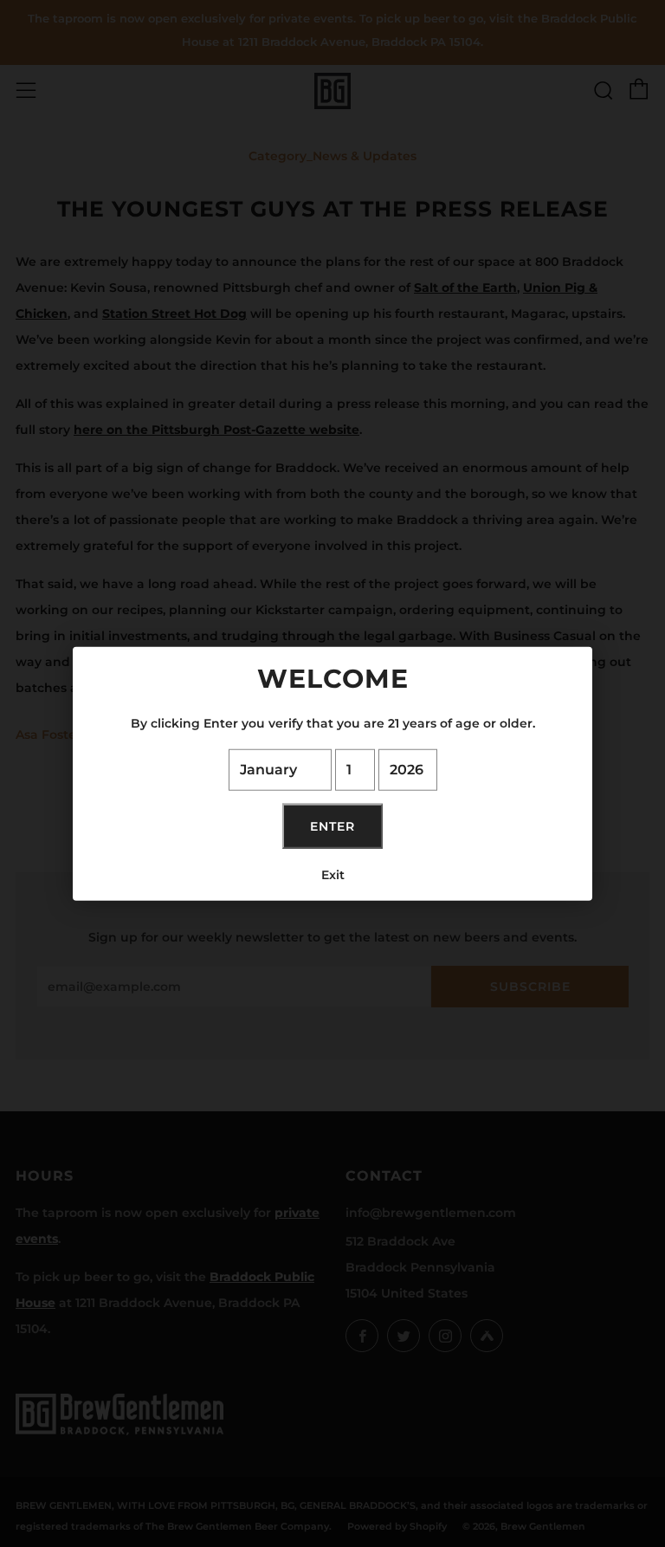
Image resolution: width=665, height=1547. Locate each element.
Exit (333, 874)
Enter (332, 825)
